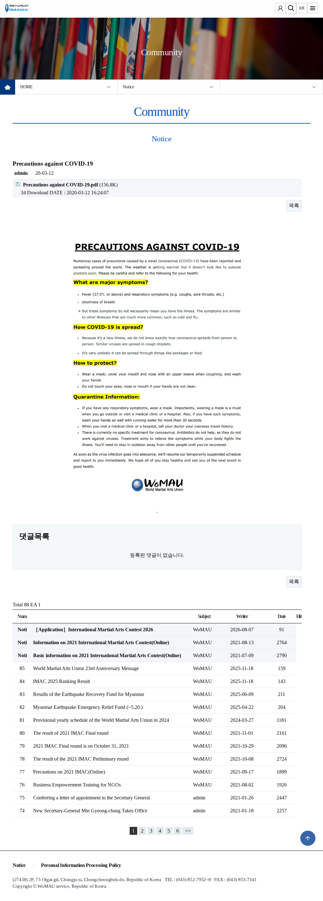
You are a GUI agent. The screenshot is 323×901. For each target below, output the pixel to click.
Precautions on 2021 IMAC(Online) (69, 771)
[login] (280, 9)
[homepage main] (24, 9)
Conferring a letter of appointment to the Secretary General (91, 797)
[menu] (312, 9)
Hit (298, 616)
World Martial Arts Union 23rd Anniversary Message (86, 668)
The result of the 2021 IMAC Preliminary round (81, 759)
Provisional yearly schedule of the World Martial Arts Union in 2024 (101, 720)
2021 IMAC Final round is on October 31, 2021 (81, 746)
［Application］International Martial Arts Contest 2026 (93, 629)
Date (282, 616)
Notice (128, 87)
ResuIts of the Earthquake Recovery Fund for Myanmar (88, 694)
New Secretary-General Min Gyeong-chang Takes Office (90, 810)
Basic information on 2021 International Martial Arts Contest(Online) (107, 655)
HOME (26, 87)
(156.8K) (70, 184)
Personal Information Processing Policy (81, 865)
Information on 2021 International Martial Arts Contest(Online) (101, 642)
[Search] (291, 9)
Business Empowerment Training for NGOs (77, 784)
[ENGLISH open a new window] (302, 9)
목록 (294, 205)
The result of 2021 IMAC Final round (71, 733)
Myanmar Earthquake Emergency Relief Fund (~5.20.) (88, 707)
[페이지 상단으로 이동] (307, 838)
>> (188, 830)
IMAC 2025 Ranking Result (61, 681)
